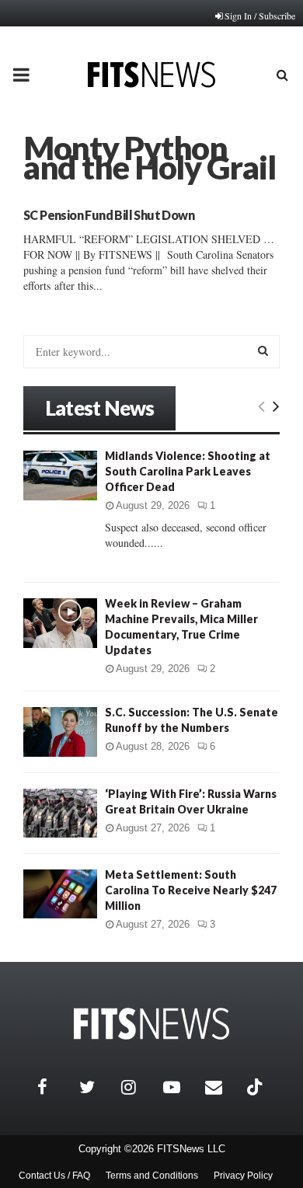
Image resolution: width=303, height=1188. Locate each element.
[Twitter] (96, 1087)
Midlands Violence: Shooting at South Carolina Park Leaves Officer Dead (187, 471)
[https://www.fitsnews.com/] (151, 1024)
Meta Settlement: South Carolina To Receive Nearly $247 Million (191, 890)
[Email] (222, 1087)
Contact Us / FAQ (54, 1175)
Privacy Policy (243, 1175)
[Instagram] (138, 1087)
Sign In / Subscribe (260, 15)
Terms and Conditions (152, 1175)
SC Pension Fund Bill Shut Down (108, 214)
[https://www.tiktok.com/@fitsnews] (256, 1087)
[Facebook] (54, 1087)
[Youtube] (180, 1087)
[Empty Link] (261, 405)
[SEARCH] (263, 350)
